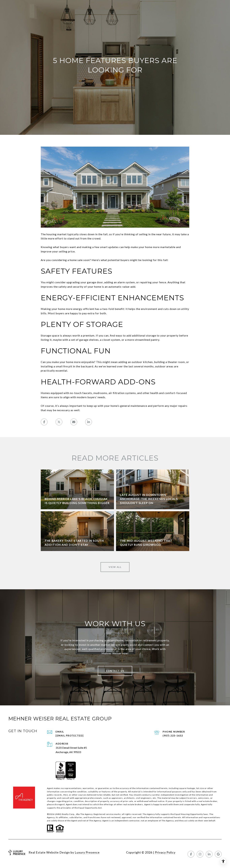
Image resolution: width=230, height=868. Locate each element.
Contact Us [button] (115, 670)
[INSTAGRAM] (200, 854)
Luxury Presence (87, 852)
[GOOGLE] (218, 854)
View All (115, 567)
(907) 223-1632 (173, 735)
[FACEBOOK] (191, 854)
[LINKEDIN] (209, 854)
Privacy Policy (165, 852)
